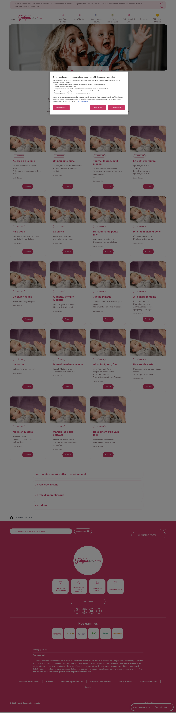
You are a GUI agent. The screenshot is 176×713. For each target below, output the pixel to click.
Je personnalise (61, 107)
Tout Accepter (116, 107)
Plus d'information (82, 101)
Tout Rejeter (98, 107)
